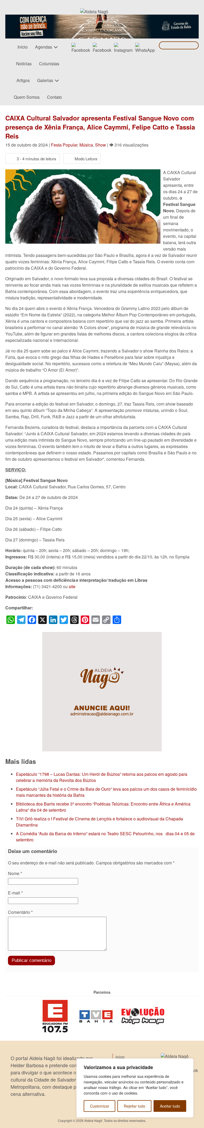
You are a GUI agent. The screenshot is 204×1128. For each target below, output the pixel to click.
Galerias (45, 80)
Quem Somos (27, 97)
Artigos (23, 80)
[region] (134, 1087)
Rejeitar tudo (134, 1106)
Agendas (43, 47)
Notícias (24, 64)
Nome (15, 873)
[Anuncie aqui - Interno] (102, 635)
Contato (54, 97)
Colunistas (49, 64)
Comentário (20, 912)
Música (86, 145)
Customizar (99, 1106)
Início (23, 47)
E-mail (15, 893)
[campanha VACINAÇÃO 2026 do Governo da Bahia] (102, 18)
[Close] (188, 1063)
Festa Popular (64, 145)
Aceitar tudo (170, 1106)
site (72, 586)
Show (100, 145)
